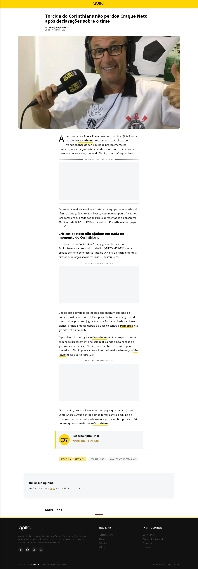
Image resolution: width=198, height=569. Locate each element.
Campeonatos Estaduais (123, 459)
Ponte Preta (91, 136)
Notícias (79, 459)
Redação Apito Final (59, 27)
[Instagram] (27, 549)
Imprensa (66, 459)
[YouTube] (41, 549)
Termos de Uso (149, 543)
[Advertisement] (99, 181)
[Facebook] (20, 549)
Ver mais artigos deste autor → (86, 441)
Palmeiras (126, 325)
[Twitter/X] (34, 549)
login (52, 488)
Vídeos (102, 547)
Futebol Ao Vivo (106, 535)
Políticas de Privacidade (153, 539)
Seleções (103, 543)
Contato (146, 547)
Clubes (102, 539)
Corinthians (85, 140)
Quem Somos (149, 535)
